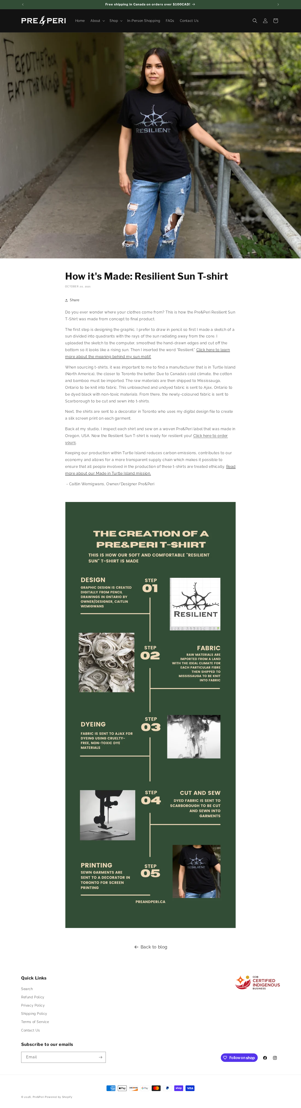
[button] (97, 21)
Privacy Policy (33, 1005)
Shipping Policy (34, 1014)
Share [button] (74, 300)
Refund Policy (32, 997)
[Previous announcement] (23, 4)
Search (27, 989)
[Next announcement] (278, 4)
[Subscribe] (100, 1057)
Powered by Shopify (58, 1097)
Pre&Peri (38, 1097)
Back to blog (154, 946)
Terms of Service (35, 1022)
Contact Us (30, 1030)
